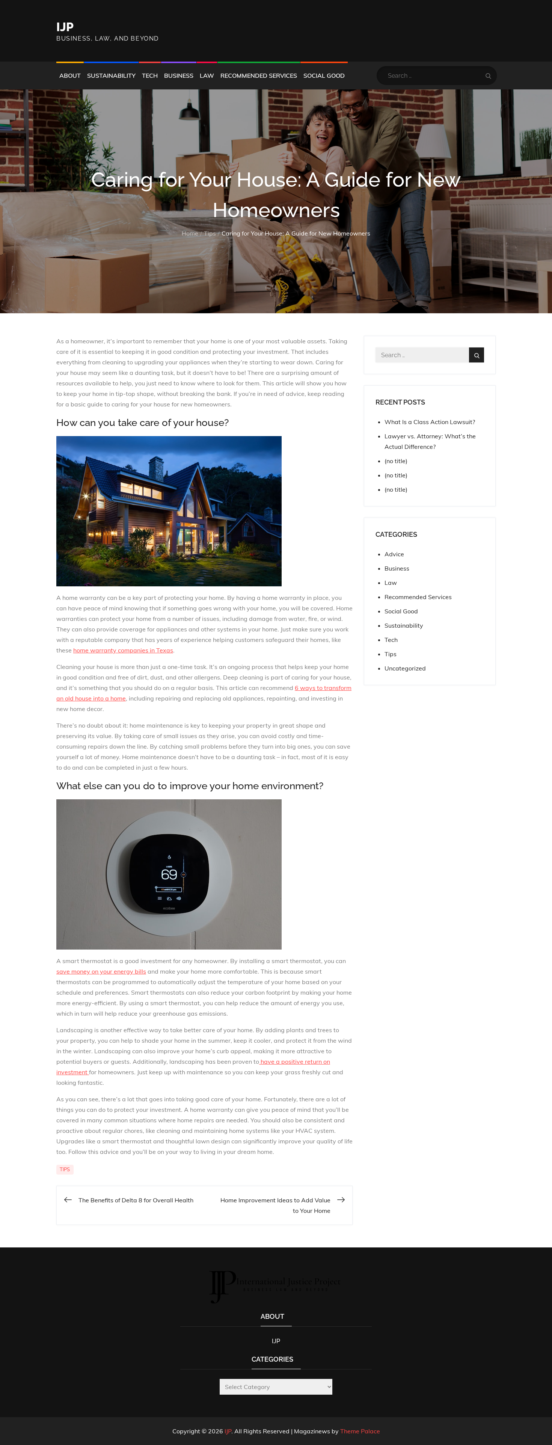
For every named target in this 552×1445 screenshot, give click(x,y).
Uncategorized (405, 668)
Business (178, 75)
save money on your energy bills (101, 971)
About (70, 75)
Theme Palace (360, 1431)
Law (207, 75)
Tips (65, 1169)
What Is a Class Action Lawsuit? (430, 422)
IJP (65, 27)
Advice (394, 554)
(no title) (396, 461)
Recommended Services (258, 75)
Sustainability (111, 75)
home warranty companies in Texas (123, 650)
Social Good (324, 75)
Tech (150, 75)
